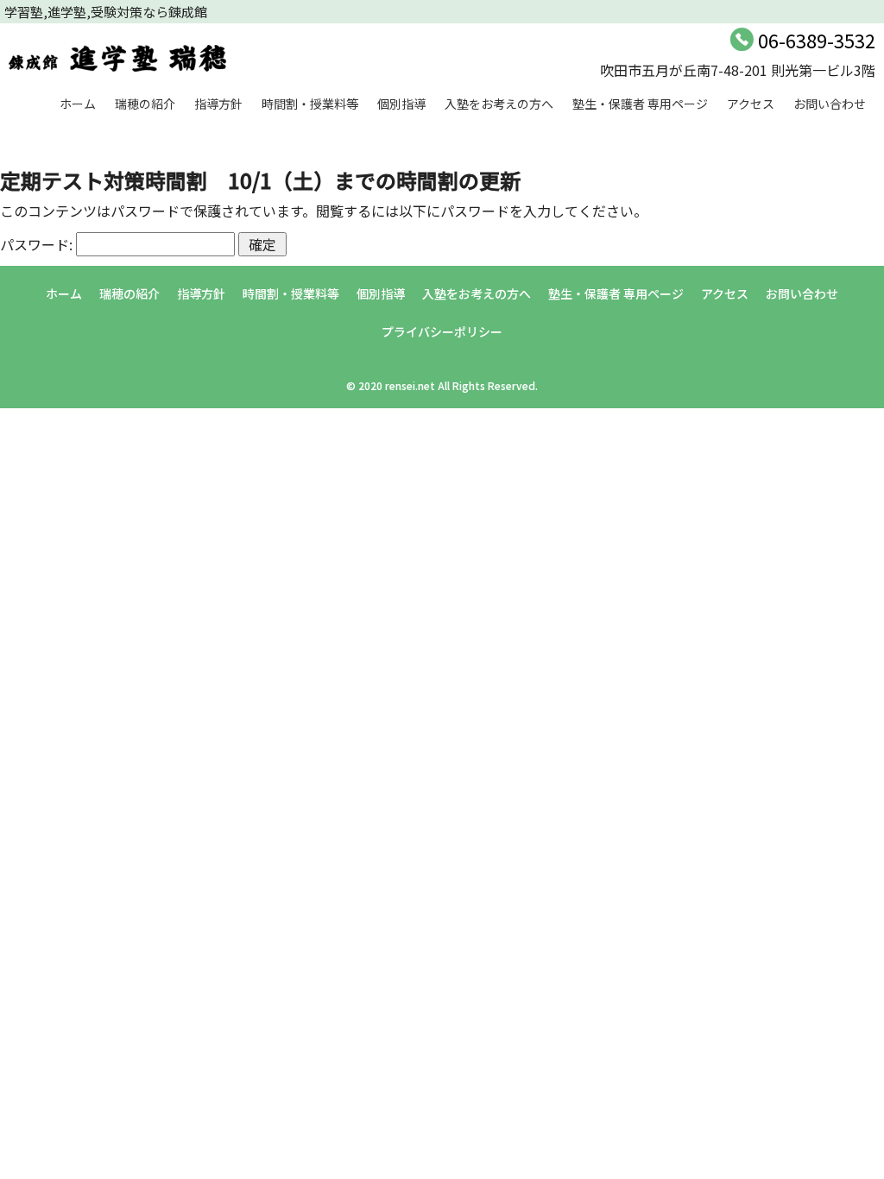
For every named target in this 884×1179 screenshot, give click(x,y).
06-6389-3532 (816, 40)
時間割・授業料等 (310, 104)
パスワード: (38, 244)
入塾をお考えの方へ (499, 104)
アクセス (750, 104)
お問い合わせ (829, 104)
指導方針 (218, 104)
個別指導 (401, 104)
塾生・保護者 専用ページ (640, 104)
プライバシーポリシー (442, 331)
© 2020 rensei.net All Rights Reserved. (442, 385)
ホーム (78, 104)
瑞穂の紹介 (145, 104)
